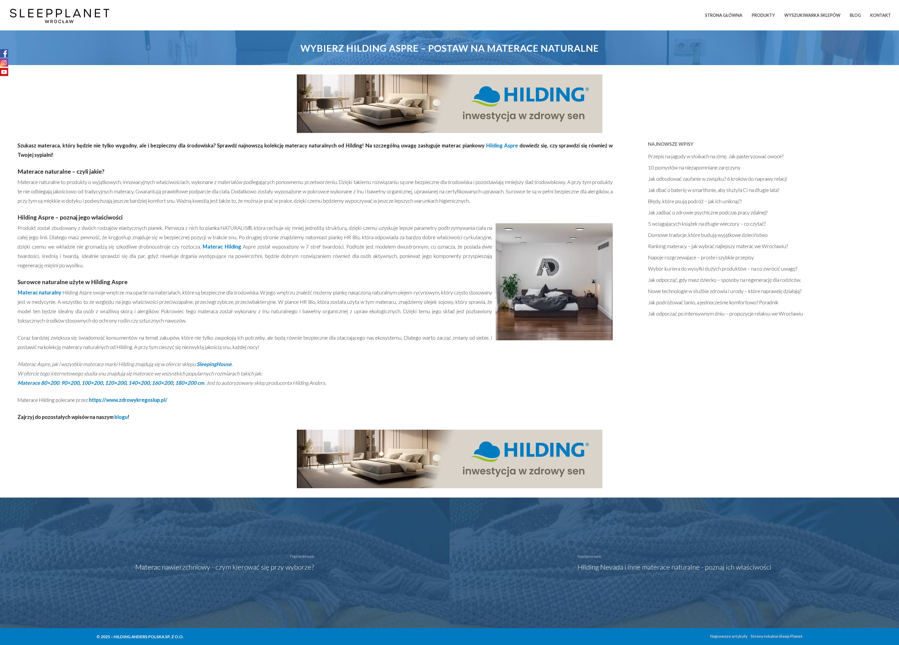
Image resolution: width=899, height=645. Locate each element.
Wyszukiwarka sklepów (812, 15)
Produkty (763, 15)
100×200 (92, 383)
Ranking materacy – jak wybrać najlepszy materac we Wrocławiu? (718, 246)
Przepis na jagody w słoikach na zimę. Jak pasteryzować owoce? (715, 156)
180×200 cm (189, 383)
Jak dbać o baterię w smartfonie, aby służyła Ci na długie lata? (713, 190)
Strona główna (723, 15)
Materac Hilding (222, 246)
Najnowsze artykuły (729, 636)
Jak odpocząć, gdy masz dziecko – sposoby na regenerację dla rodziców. (724, 280)
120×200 (115, 383)
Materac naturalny (39, 292)
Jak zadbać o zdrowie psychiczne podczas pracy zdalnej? (707, 212)
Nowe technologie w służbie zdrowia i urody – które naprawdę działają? (724, 291)
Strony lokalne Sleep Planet (777, 636)
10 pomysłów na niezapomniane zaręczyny (694, 167)
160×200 (162, 383)
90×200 (70, 383)
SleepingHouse (214, 364)
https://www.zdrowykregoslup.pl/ (128, 400)
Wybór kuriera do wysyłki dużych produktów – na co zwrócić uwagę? (722, 268)
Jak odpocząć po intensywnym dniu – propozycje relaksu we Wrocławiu (725, 313)
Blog (855, 15)
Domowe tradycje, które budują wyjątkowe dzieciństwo (708, 235)
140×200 (139, 383)
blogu (121, 417)
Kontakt (880, 15)
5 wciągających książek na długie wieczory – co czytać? (707, 223)
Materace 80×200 (38, 383)
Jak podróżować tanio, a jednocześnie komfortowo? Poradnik (713, 302)
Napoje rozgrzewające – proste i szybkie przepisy (701, 257)
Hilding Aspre (502, 145)
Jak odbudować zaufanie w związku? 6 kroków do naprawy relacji (717, 179)
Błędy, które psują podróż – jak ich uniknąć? (694, 201)
